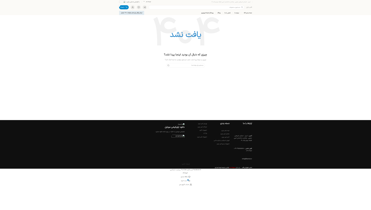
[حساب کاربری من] (133, 7)
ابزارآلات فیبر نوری (202, 127)
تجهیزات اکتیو (203, 130)
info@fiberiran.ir (247, 159)
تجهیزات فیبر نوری (202, 137)
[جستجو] (168, 65)
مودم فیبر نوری (225, 131)
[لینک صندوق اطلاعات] (147, 2)
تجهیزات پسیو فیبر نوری (223, 144)
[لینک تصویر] (178, 137)
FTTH (205, 134)
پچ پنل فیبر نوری (202, 124)
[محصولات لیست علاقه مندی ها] (139, 7)
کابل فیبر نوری (225, 137)
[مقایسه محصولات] (145, 7)
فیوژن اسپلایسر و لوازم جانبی (221, 140)
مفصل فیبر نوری (225, 134)
